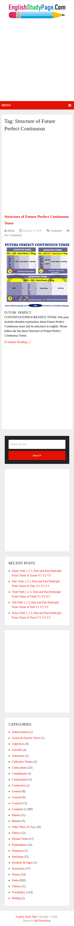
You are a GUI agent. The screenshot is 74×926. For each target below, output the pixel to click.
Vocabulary (18, 892)
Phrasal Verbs (20, 838)
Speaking (17, 856)
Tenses (16, 874)
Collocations (19, 767)
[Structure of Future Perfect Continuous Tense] (37, 274)
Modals (16, 821)
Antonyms (18, 755)
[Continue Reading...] (17, 342)
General (16, 791)
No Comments (13, 235)
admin (11, 230)
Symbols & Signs (22, 862)
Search (37, 455)
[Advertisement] (37, 62)
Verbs (15, 880)
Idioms (16, 815)
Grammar (56, 230)
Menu (6, 105)
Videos (16, 886)
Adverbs (17, 749)
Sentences (18, 850)
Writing (16, 898)
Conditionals (19, 773)
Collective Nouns (22, 761)
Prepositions (19, 844)
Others (16, 832)
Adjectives (18, 743)
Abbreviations (20, 732)
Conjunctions (20, 779)
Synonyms (18, 868)
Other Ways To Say (23, 827)
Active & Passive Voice (26, 738)
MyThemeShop (42, 920)
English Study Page (26, 916)
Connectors (18, 785)
